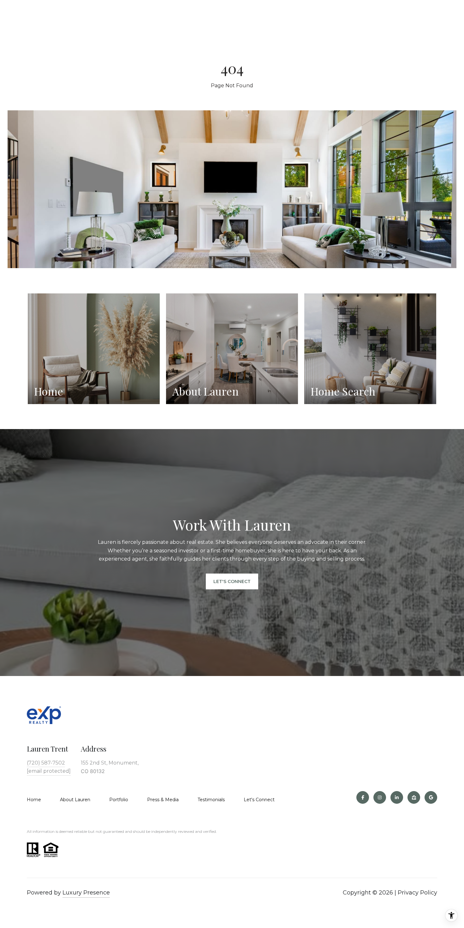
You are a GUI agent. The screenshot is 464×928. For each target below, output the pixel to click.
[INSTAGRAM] (379, 797)
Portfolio (118, 799)
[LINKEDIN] (396, 797)
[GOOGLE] (431, 797)
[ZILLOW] (413, 797)
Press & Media (163, 799)
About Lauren (75, 799)
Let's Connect (259, 799)
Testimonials (211, 799)
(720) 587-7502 (46, 763)
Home (34, 799)
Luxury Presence (86, 892)
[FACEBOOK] (362, 797)
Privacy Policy (417, 892)
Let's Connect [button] (232, 581)
